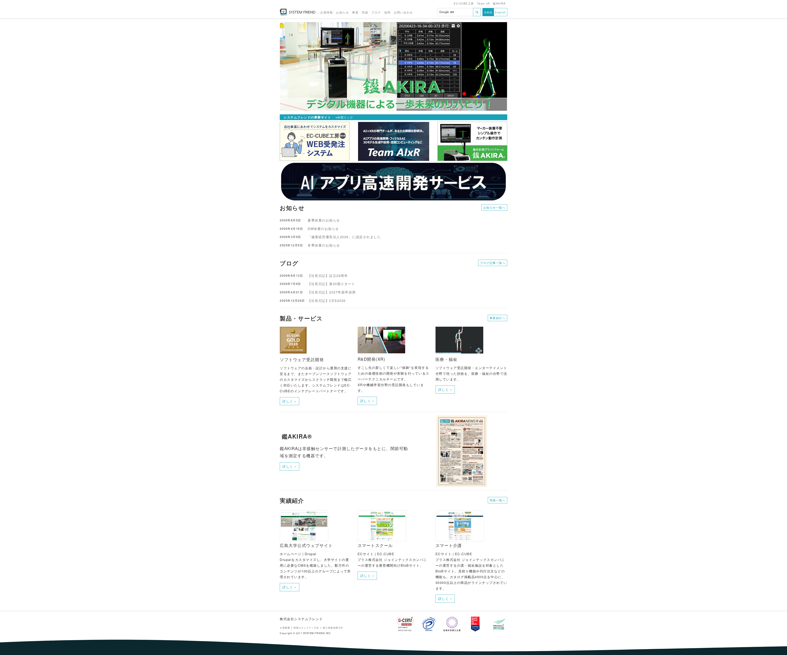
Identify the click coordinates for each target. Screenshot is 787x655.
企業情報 (326, 12)
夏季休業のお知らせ (324, 220)
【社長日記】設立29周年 (328, 275)
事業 (355, 12)
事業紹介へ (498, 318)
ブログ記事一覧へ (492, 263)
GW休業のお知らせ (323, 228)
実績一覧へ (498, 500)
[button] (297, 66)
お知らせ (342, 12)
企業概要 (285, 627)
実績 (365, 12)
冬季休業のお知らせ (324, 245)
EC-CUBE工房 (464, 3)
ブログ (376, 12)
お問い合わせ (403, 12)
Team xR (483, 3)
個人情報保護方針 (333, 627)
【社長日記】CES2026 (327, 300)
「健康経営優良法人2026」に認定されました (344, 236)
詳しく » (289, 401)
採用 (387, 12)
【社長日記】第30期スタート (331, 283)
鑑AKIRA (499, 3)
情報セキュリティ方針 (306, 627)
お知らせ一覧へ (494, 207)
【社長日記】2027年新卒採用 (332, 292)
